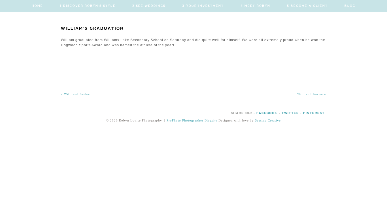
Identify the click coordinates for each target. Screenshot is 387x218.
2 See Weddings (148, 6)
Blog (350, 6)
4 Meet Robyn (255, 6)
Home (37, 6)
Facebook (266, 113)
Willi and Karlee (75, 94)
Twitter (290, 113)
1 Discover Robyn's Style (88, 6)
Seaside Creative (268, 120)
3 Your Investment (203, 6)
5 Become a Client (307, 6)
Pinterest (314, 113)
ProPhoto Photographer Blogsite (192, 120)
